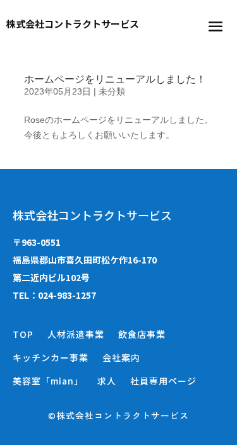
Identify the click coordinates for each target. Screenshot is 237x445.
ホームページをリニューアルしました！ (115, 79)
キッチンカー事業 (50, 357)
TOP (23, 334)
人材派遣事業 (75, 334)
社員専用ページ (163, 380)
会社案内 (121, 357)
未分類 (112, 91)
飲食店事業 (142, 334)
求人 (106, 380)
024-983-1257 (67, 295)
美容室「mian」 (48, 380)
